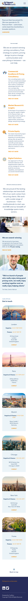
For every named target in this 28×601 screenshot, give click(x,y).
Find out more (13, 99)
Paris (14, 371)
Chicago (14, 454)
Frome (14, 536)
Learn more (5, 32)
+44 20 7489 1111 (16, 332)
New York (14, 495)
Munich (14, 412)
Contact (14, 345)
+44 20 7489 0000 (17, 328)
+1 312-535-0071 (20, 458)
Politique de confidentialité (9, 3)
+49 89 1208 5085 (18, 416)
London (14, 324)
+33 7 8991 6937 (20, 375)
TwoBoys (11, 595)
